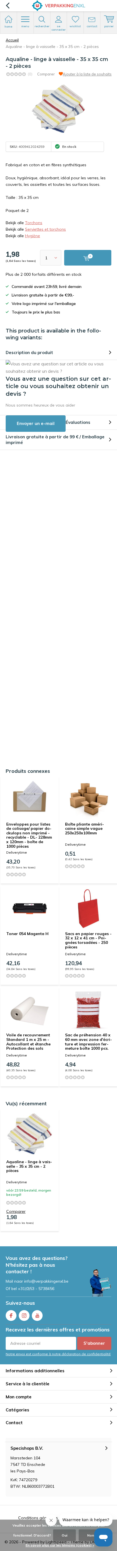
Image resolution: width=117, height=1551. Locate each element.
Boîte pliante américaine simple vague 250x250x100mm (84, 829)
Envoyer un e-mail (36, 423)
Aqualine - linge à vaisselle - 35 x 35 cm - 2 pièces (29, 1166)
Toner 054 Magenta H (27, 933)
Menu (25, 26)
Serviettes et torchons (45, 229)
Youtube (37, 1315)
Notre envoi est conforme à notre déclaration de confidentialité (58, 1354)
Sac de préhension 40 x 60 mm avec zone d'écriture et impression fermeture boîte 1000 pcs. (88, 1041)
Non (90, 1535)
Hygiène (32, 235)
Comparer (46, 74)
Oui (64, 1535)
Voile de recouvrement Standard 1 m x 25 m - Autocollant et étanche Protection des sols (28, 1041)
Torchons (33, 222)
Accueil (12, 40)
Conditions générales (38, 1517)
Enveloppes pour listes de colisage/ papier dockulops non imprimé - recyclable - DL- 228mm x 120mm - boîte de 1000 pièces (29, 835)
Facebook (11, 1315)
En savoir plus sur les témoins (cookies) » (60, 1545)
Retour (7, 5)
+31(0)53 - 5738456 (36, 1288)
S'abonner (94, 1343)
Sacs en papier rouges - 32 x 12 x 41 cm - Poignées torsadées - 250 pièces (88, 940)
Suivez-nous (20, 1303)
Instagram (24, 1315)
